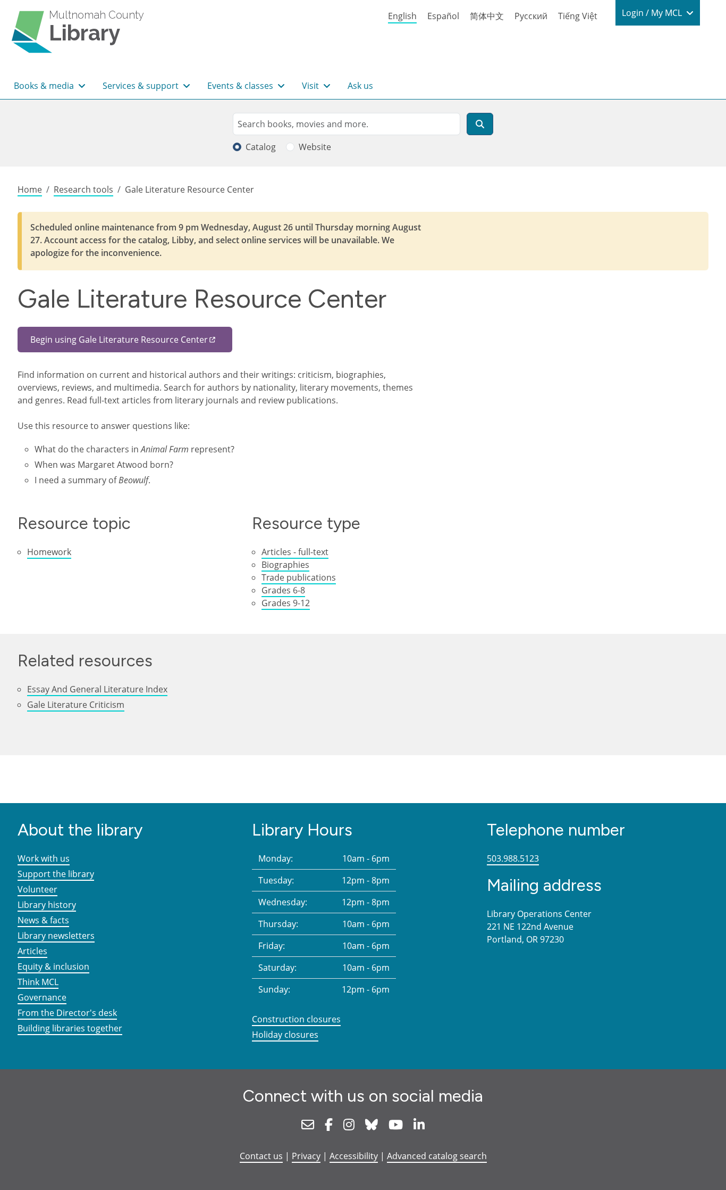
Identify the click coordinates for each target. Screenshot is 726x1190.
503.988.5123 (513, 858)
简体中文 (487, 16)
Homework (49, 552)
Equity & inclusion (53, 966)
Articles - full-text (294, 552)
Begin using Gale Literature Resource (119, 339)
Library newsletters (56, 935)
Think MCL (38, 982)
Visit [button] (311, 86)
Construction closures (296, 1019)
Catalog (261, 147)
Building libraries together (70, 1028)
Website (315, 147)
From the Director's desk (67, 1013)
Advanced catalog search (437, 1156)
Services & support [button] (142, 86)
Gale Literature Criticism (75, 704)
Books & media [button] (45, 86)
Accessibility (354, 1156)
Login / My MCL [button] (653, 13)
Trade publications (298, 577)
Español (443, 16)
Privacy (306, 1156)
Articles (32, 951)
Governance (42, 997)
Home (30, 189)
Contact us (261, 1156)
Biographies (285, 565)
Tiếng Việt (577, 16)
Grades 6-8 (283, 590)
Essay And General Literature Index (97, 689)
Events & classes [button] (241, 86)
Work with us (44, 858)
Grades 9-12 (285, 603)
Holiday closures (285, 1034)
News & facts (43, 920)
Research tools (83, 189)
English (402, 16)
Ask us (360, 86)
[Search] (480, 124)
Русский (530, 16)
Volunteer (37, 889)
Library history (47, 905)
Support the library (56, 874)
